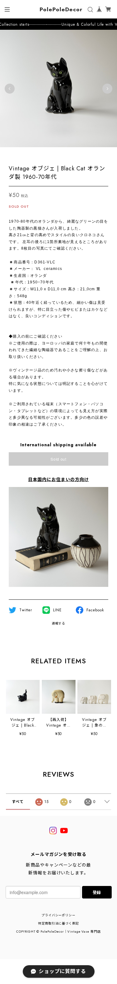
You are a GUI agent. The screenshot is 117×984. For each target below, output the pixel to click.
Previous (10, 89)
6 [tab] (52, 153)
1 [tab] (21, 153)
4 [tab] (39, 153)
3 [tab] (33, 153)
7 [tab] (58, 153)
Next (107, 89)
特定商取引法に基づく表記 (58, 923)
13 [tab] (96, 153)
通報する (59, 623)
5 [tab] (46, 153)
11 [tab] (83, 153)
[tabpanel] (58, 88)
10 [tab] (77, 153)
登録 (97, 892)
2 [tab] (27, 153)
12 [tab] (89, 153)
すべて (18, 802)
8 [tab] (64, 153)
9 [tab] (71, 153)
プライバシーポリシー (58, 915)
